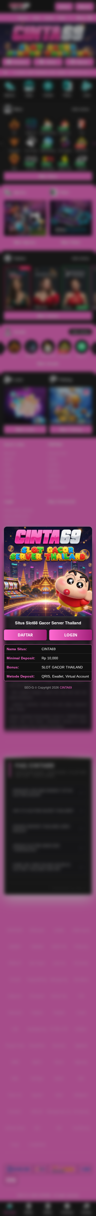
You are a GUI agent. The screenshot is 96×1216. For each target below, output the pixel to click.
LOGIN (70, 635)
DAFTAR (25, 635)
